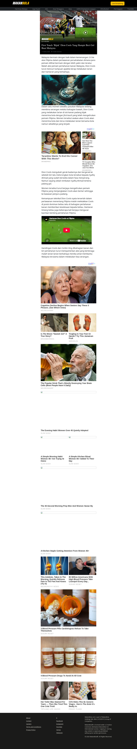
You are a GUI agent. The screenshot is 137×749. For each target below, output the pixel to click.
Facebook (59, 721)
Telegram (59, 733)
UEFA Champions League (86, 9)
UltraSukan (104, 9)
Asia (70, 9)
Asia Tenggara (58, 9)
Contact (28, 721)
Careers (28, 724)
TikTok (58, 730)
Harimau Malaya (21, 9)
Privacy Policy (30, 730)
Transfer (130, 9)
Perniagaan (118, 9)
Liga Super (36, 9)
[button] (68, 90)
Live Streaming (117, 3)
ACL (46, 9)
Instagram (59, 724)
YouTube (59, 727)
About (28, 718)
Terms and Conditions (33, 727)
